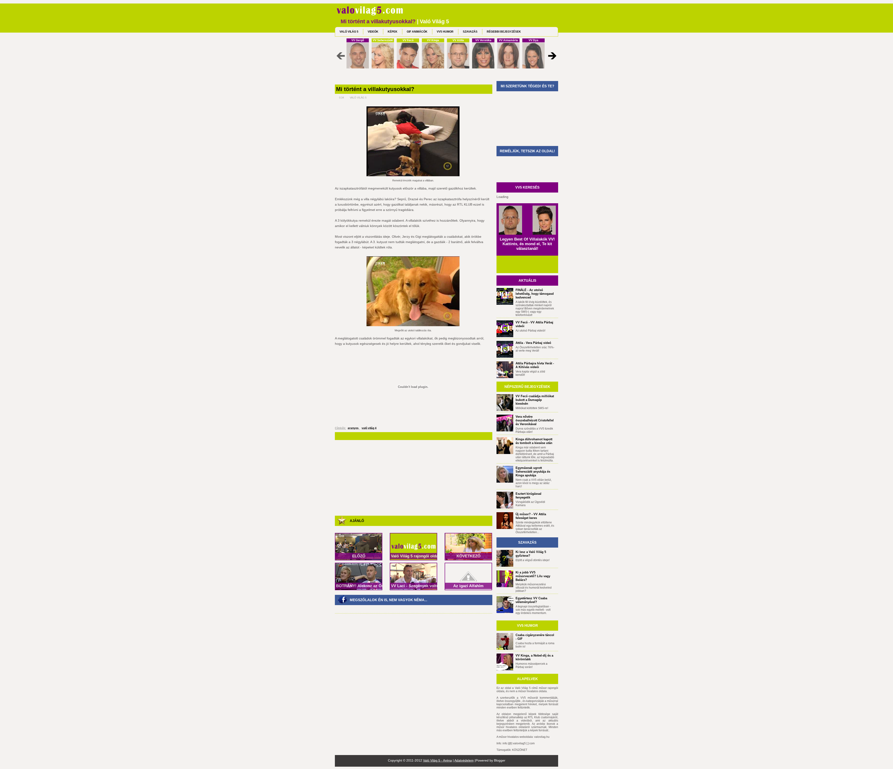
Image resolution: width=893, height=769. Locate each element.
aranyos (353, 428)
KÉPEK (392, 31)
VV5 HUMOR (445, 31)
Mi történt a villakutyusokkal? (375, 89)
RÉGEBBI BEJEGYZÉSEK (504, 31)
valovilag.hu (542, 737)
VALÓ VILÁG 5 (349, 31)
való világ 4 (369, 428)
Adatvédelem (464, 760)
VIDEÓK (373, 31)
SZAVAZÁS (470, 31)
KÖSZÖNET (519, 750)
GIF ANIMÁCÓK (417, 31)
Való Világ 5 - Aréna (437, 760)
